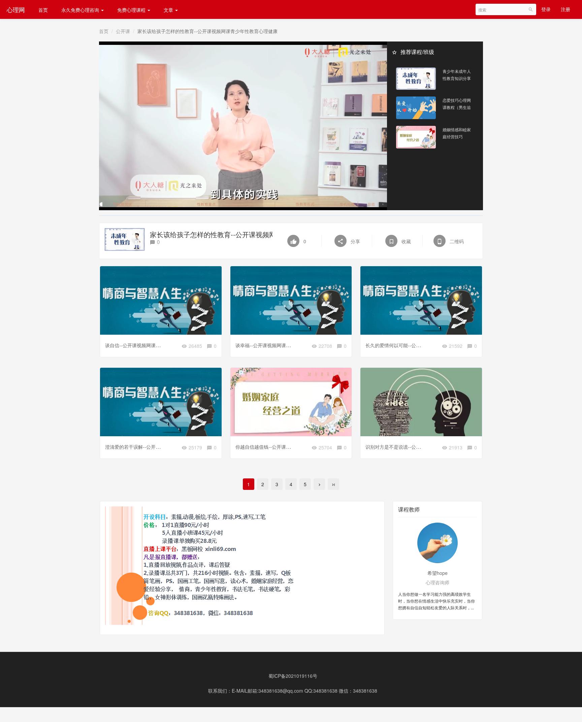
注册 (565, 9)
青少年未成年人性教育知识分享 (457, 74)
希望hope (437, 573)
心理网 (16, 9)
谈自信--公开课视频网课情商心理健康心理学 (151, 345)
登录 (546, 9)
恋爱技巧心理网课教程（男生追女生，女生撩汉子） (457, 104)
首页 (43, 9)
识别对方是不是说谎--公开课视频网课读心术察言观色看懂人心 (430, 446)
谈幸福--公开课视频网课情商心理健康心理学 (281, 345)
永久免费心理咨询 (80, 9)
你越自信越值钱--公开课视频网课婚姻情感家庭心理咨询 (293, 446)
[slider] (243, 197)
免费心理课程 (132, 9)
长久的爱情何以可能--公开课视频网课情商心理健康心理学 (426, 345)
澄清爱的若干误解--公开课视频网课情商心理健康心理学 (163, 446)
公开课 (123, 31)
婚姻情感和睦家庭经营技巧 (457, 133)
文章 (169, 9)
